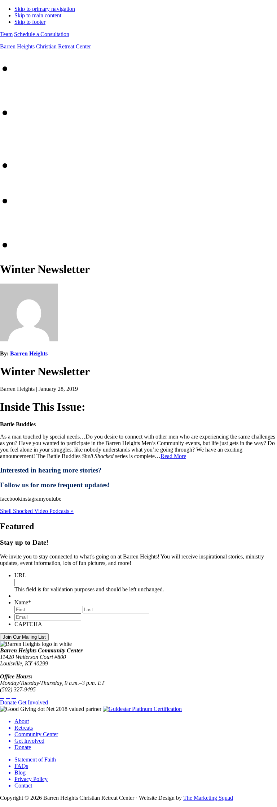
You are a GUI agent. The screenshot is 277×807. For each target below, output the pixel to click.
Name (22, 602)
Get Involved (33, 702)
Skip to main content (37, 15)
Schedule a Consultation (41, 34)
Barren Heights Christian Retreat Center (45, 46)
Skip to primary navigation (44, 9)
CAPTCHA (28, 624)
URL (20, 575)
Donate (8, 702)
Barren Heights (29, 353)
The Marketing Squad (208, 798)
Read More (173, 456)
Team (6, 34)
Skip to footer (29, 22)
